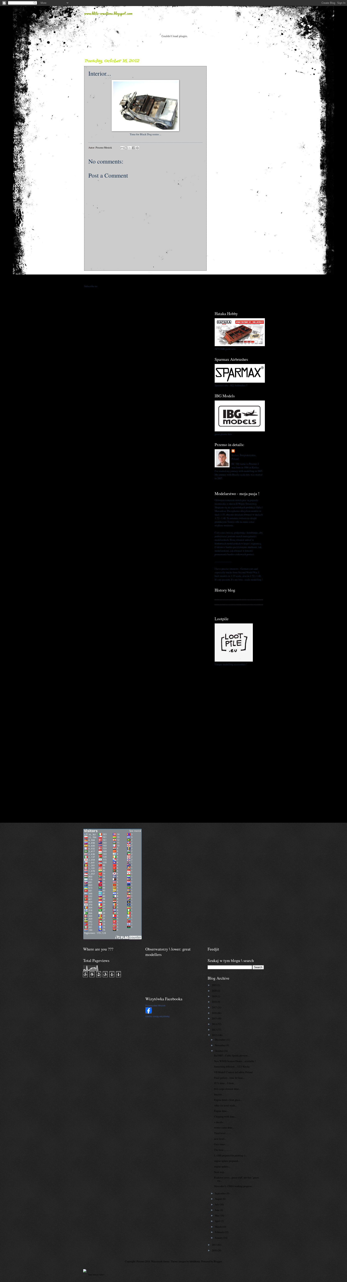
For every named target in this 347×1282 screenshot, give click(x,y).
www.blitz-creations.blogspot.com (108, 13)
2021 (214, 985)
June (217, 1210)
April (218, 1221)
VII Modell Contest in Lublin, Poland (233, 1072)
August (219, 1199)
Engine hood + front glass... (228, 1100)
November (220, 1045)
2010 (214, 1250)
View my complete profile (228, 483)
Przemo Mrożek (244, 451)
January (219, 1237)
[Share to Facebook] (134, 148)
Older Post (199, 278)
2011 (214, 1244)
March (218, 1226)
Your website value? (96, 1274)
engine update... (222, 1166)
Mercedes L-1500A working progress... (233, 1186)
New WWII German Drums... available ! (235, 1061)
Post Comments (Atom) (110, 286)
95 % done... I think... (225, 1083)
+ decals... (219, 1122)
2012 (214, 1035)
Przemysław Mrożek (155, 1005)
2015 (214, 1018)
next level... (220, 1139)
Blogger (218, 1261)
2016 (214, 1013)
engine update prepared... (227, 1161)
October (219, 1051)
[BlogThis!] (126, 148)
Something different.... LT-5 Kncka (232, 1066)
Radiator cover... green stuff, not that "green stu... (236, 1179)
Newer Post (92, 278)
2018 (214, 1001)
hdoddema (195, 1261)
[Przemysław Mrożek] (148, 1012)
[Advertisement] (239, 118)
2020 (214, 990)
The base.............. (223, 1150)
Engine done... (221, 1111)
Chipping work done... (225, 1116)
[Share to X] (130, 148)
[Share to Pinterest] (137, 148)
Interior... (218, 1094)
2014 (214, 1024)
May (217, 1215)
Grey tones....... (221, 1144)
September (221, 1193)
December (220, 1039)
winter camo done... (224, 1127)
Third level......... (222, 1133)
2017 (214, 1007)
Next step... (220, 1172)
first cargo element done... (227, 1089)
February (220, 1232)
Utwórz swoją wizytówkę (157, 1016)
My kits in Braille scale (227, 602)
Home (146, 278)
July (217, 1204)
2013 (214, 1029)
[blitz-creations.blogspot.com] (84, 1271)
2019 (214, 996)
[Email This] (122, 148)
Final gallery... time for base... (229, 1078)
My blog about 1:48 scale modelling (233, 607)
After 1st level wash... (225, 1105)
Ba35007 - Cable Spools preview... (231, 1055)
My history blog (223, 597)
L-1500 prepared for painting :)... (230, 1155)
